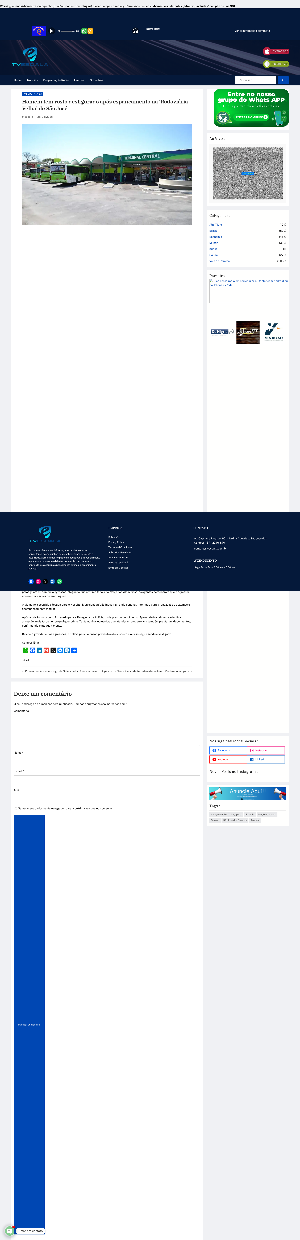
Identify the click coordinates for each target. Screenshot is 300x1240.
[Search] (283, 80)
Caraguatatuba (219, 814)
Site (16, 789)
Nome (18, 752)
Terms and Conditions (120, 547)
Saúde (213, 255)
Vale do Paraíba (32, 94)
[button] (213, 518)
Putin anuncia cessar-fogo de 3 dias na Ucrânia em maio (61, 671)
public (213, 249)
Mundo (213, 242)
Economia (215, 236)
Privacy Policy (116, 542)
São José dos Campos (235, 820)
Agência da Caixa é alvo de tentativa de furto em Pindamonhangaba (145, 671)
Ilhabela (249, 814)
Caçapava (236, 814)
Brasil (213, 230)
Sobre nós (113, 537)
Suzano (215, 820)
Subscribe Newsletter (120, 552)
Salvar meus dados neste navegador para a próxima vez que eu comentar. (65, 808)
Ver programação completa (252, 30)
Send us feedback (118, 562)
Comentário (22, 711)
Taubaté (255, 820)
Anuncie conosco (118, 557)
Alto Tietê (215, 224)
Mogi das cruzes (267, 814)
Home (18, 80)
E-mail (19, 771)
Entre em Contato (118, 567)
